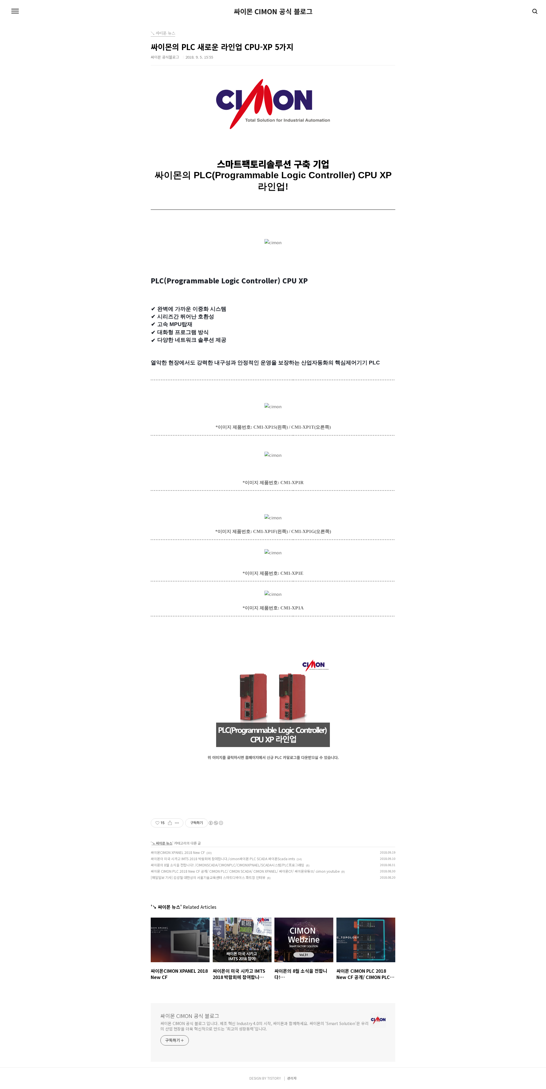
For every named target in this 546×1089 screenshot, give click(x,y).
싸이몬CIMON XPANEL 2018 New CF (178, 852)
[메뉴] (15, 11)
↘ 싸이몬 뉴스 (162, 843)
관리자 (292, 1078)
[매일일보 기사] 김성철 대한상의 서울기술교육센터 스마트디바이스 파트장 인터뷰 (208, 877)
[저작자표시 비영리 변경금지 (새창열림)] (215, 823)
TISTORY (274, 1078)
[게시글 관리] (177, 823)
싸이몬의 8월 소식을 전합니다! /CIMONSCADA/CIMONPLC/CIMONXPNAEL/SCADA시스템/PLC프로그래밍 (227, 864)
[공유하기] (169, 823)
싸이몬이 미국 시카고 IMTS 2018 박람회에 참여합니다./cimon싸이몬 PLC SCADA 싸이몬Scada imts (223, 858)
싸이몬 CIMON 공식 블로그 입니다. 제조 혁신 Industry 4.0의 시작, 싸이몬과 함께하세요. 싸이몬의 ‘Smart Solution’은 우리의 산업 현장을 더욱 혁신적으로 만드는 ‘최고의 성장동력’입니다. (264, 1026)
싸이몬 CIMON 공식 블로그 (273, 11)
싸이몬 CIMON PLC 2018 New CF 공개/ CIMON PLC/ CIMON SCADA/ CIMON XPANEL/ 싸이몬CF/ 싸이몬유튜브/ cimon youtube (245, 871)
